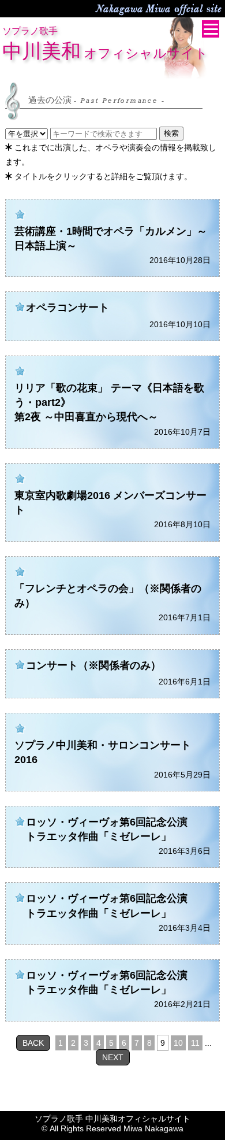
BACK (33, 1043)
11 (195, 1043)
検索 (171, 133)
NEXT (112, 1057)
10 (178, 1043)
